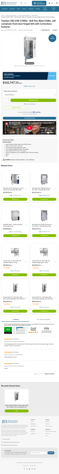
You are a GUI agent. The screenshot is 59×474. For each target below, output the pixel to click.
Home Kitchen (45, 9)
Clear (16, 410)
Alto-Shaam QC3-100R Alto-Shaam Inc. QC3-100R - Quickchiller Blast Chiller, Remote (41, 190)
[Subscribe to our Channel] (29, 469)
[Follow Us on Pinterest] (32, 469)
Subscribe (51, 452)
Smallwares (31, 8)
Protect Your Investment (10, 91)
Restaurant (4, 8)
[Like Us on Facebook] (24, 469)
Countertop (12, 8)
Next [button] (56, 401)
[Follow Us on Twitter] (27, 469)
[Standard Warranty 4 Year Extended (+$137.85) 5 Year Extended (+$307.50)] (29, 94)
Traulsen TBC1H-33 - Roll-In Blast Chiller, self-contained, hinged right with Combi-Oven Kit (14, 299)
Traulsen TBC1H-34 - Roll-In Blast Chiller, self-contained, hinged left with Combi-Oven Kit (42, 299)
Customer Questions (44, 319)
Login (50, 3)
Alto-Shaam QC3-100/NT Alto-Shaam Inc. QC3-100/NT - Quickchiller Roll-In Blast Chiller (42, 226)
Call (25, 86)
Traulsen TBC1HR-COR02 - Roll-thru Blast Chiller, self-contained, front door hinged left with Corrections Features (16, 407)
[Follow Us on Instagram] (34, 469)
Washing (38, 8)
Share (55, 30)
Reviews (16, 319)
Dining (18, 8)
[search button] (21, 3)
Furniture (24, 8)
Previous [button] (2, 401)
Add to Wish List (46, 30)
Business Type (54, 9)
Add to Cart (34, 100)
